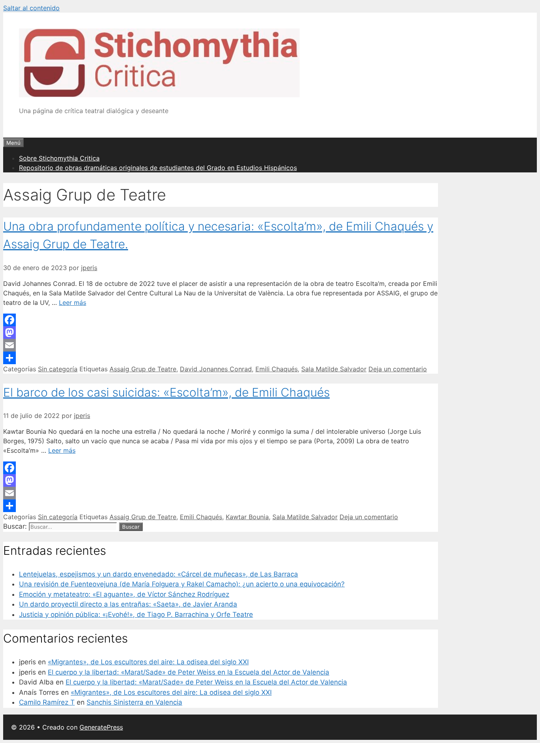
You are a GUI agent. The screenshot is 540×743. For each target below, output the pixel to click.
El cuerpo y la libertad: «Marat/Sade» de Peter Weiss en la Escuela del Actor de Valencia (188, 672)
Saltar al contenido (31, 8)
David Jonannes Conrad (216, 369)
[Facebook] (220, 320)
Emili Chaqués (276, 369)
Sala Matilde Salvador (333, 369)
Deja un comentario (397, 369)
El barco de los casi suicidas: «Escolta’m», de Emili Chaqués (166, 392)
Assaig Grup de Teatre (143, 369)
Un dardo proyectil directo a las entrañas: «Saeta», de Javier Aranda (128, 604)
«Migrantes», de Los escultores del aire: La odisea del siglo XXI (148, 662)
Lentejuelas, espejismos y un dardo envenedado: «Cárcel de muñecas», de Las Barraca (158, 574)
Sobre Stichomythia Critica (59, 158)
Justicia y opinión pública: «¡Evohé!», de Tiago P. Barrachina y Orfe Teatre (136, 614)
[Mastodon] (220, 332)
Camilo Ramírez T (47, 702)
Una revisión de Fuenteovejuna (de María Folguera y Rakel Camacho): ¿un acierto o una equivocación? (182, 584)
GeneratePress (101, 727)
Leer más (72, 302)
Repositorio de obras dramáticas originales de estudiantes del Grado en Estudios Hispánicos (158, 168)
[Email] (220, 345)
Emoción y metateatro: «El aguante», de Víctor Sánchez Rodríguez (124, 594)
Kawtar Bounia (247, 517)
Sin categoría (57, 369)
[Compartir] (220, 358)
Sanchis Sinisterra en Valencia (134, 702)
